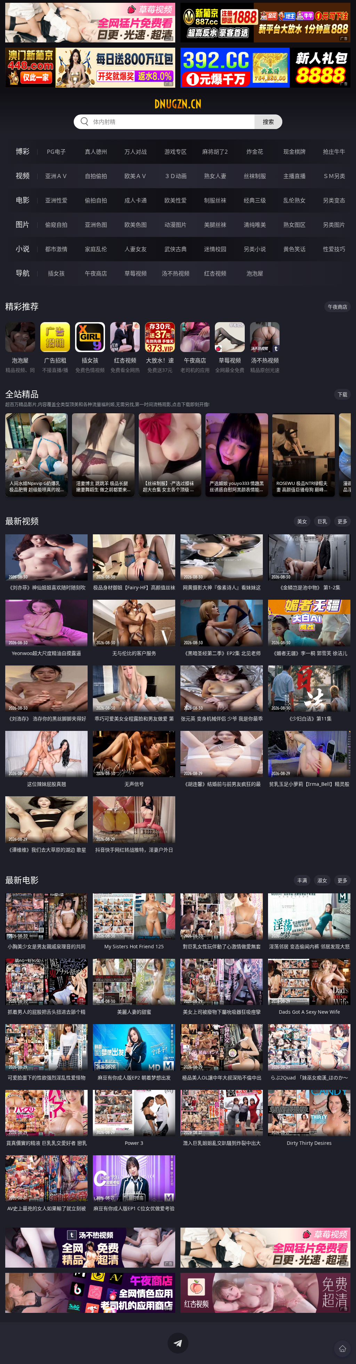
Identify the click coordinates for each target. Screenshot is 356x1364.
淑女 (322, 880)
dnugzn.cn (178, 104)
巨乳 (322, 521)
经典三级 (255, 200)
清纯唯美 (255, 225)
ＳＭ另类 (334, 176)
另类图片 (334, 225)
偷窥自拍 (56, 225)
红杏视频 (215, 273)
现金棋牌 (294, 151)
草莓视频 (135, 273)
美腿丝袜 (215, 225)
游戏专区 (175, 151)
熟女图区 (294, 225)
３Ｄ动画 (175, 176)
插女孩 (56, 273)
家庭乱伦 (96, 249)
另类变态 (334, 200)
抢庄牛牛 (334, 151)
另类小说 (255, 249)
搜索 (268, 122)
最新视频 (22, 521)
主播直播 (294, 176)
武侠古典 (175, 249)
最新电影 (22, 880)
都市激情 (56, 249)
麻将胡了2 (215, 151)
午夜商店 (96, 273)
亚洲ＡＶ (56, 176)
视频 (23, 176)
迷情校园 (215, 249)
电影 (23, 200)
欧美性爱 (175, 200)
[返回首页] (342, 1348)
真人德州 (96, 151)
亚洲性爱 (56, 200)
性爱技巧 (334, 249)
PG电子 (56, 151)
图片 (23, 224)
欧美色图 (135, 225)
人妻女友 (135, 249)
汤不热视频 (175, 273)
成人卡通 (135, 200)
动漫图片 (175, 225)
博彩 (23, 151)
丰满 (302, 880)
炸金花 (254, 151)
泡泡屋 (254, 273)
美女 (302, 521)
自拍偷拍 (96, 176)
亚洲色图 (96, 225)
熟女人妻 (215, 176)
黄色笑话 (294, 249)
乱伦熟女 (294, 200)
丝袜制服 (255, 176)
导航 (23, 273)
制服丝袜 (215, 200)
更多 (342, 521)
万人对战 (135, 151)
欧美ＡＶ (135, 176)
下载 (342, 394)
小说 (23, 249)
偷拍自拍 (96, 200)
